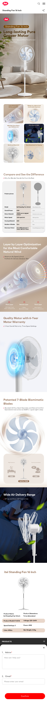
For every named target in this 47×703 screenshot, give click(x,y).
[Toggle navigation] (44, 4)
